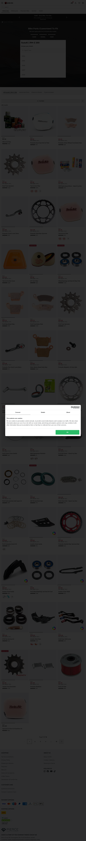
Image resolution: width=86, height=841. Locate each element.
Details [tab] (43, 412)
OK (67, 432)
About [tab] (68, 412)
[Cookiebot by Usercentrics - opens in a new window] (72, 407)
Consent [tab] (17, 412)
